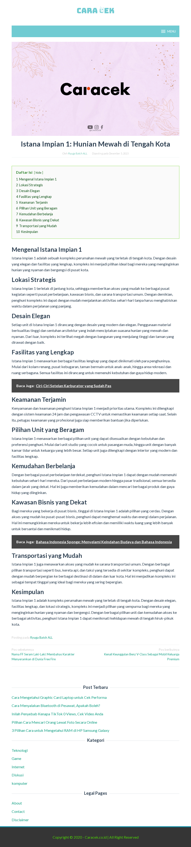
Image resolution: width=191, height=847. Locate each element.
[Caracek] (95, 10)
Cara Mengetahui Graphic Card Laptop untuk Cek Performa (59, 697)
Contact (18, 811)
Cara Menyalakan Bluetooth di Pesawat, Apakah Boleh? (57, 705)
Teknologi (20, 750)
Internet (18, 767)
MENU (171, 31)
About (17, 803)
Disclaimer (20, 820)
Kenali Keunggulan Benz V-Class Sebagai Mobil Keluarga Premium (141, 654)
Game (16, 758)
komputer (19, 783)
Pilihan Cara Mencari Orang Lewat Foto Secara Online (55, 722)
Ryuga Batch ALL (41, 637)
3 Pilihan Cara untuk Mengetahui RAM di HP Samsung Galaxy (61, 730)
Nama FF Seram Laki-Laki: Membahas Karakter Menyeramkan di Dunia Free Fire (43, 654)
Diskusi (18, 775)
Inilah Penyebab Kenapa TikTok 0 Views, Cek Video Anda (57, 714)
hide (38, 172)
